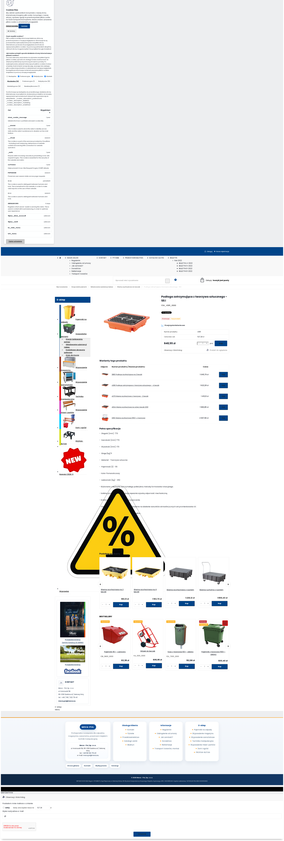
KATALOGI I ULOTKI (156, 258)
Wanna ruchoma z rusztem (211, 590)
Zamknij (24, 26)
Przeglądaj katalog (72, 640)
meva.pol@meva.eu (67, 701)
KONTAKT (102, 258)
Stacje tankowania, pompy (73, 340)
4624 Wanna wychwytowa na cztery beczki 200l (130, 407)
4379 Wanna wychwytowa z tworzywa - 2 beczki (130, 396)
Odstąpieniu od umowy (81, 263)
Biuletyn (130, 745)
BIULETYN (173, 258)
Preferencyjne (25, 76)
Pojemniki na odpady (74, 320)
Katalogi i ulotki (130, 741)
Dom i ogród (81, 427)
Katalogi (114, 766)
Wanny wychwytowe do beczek (128, 287)
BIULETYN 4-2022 (185, 263)
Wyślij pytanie (101, 766)
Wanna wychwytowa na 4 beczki (145, 591)
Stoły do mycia (72, 355)
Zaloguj (209, 251)
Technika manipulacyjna (72, 397)
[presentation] (100, 584)
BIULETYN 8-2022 (185, 271)
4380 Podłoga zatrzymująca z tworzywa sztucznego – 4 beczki (135, 385)
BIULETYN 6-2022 (185, 268)
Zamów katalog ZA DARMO (73, 642)
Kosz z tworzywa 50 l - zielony (180, 652)
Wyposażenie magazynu (74, 368)
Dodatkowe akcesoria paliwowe (74, 351)
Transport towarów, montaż (167, 748)
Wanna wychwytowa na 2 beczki (112, 591)
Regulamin (76, 260)
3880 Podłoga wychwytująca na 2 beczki (127, 374)
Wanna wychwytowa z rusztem (180, 590)
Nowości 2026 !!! (66, 474)
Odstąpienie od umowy (167, 733)
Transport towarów (79, 274)
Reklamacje (76, 271)
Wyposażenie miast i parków (74, 411)
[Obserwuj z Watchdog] (212, 350)
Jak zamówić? (77, 266)
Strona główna (73, 766)
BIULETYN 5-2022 (185, 266)
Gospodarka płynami (79, 287)
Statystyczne (38, 76)
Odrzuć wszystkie (12, 26)
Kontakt (130, 729)
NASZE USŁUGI (72, 258)
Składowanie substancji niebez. (102, 287)
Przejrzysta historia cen (175, 325)
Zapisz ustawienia (15, 241)
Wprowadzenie (62, 287)
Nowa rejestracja (222, 251)
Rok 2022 (178, 260)
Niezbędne (12, 76)
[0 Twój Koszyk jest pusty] (214, 280)
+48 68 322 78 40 (89, 753)
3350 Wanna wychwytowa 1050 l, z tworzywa (128, 418)
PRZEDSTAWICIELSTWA (134, 258)
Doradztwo (76, 268)
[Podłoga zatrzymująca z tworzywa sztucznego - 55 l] (126, 322)
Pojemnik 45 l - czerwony (115, 652)
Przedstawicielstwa (130, 737)
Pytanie (130, 733)
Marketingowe (51, 76)
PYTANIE (116, 258)
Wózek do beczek (147, 651)
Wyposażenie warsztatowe (74, 383)
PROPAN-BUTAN (72, 442)
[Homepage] (60, 258)
